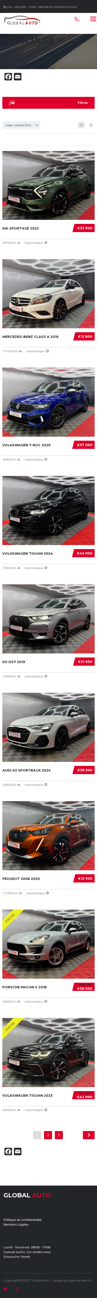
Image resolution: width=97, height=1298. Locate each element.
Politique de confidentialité (23, 1220)
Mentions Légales (16, 1224)
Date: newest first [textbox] (18, 125)
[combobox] (21, 125)
